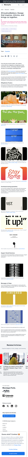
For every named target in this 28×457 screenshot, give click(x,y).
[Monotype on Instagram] (16, 406)
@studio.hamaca (4, 143)
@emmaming (9, 106)
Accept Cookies (13, 453)
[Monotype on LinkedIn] (12, 406)
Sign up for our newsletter (9, 416)
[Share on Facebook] (5, 56)
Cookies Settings (13, 449)
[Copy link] (16, 56)
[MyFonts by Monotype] (8, 392)
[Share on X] (11, 56)
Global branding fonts (6, 31)
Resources (7, 9)
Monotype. (7, 5)
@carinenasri (24, 181)
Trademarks (5, 431)
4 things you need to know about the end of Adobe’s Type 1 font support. (13, 368)
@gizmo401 (3, 125)
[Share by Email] (14, 56)
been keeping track (11, 71)
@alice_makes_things (13, 162)
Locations (4, 427)
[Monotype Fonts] (8, 388)
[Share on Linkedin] (8, 56)
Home (2, 9)
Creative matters (5, 28)
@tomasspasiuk (10, 231)
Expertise (12, 9)
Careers (4, 429)
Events (4, 425)
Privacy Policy (17, 445)
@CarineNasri (22, 248)
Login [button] (23, 4)
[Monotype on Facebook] (4, 406)
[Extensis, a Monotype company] (8, 396)
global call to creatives (20, 73)
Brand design (13, 28)
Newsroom (5, 423)
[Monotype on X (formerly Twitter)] (8, 406)
